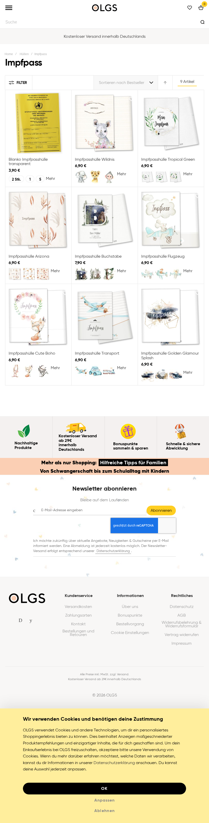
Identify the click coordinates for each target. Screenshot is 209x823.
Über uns (130, 606)
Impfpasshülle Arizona (38, 220)
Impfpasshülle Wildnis (104, 123)
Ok (104, 788)
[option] (81, 177)
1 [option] (30, 179)
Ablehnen (104, 810)
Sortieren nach (112, 82)
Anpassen (104, 800)
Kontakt (78, 624)
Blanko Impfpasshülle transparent (38, 123)
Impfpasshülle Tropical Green (171, 123)
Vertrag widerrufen (182, 634)
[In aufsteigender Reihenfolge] (165, 83)
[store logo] (104, 7)
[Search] (202, 22)
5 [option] (40, 179)
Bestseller (135, 82)
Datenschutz (182, 606)
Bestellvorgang (130, 624)
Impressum (182, 643)
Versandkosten (78, 606)
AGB (181, 615)
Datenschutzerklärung (113, 551)
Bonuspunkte (130, 615)
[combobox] (104, 22)
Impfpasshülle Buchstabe (104, 220)
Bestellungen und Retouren (78, 633)
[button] (64, 99)
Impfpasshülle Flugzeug (171, 220)
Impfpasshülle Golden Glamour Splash (171, 317)
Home (9, 54)
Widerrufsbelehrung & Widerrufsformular (182, 624)
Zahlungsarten (78, 615)
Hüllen (24, 54)
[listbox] (39, 179)
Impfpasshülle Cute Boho (38, 317)
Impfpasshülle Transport (104, 317)
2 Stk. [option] (16, 179)
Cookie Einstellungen (130, 632)
